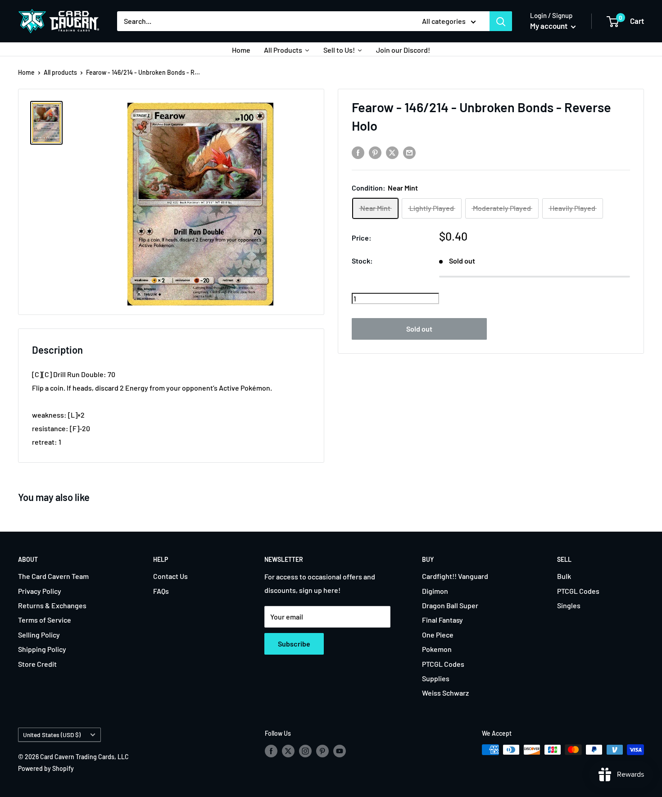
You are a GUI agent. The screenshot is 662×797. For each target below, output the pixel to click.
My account (549, 25)
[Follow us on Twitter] (288, 750)
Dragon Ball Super (450, 605)
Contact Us (170, 576)
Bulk (564, 576)
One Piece (437, 634)
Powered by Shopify (46, 768)
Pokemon (437, 649)
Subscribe (294, 643)
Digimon (435, 591)
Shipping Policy (42, 649)
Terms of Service (44, 619)
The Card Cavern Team (53, 576)
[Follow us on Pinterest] (322, 750)
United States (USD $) (52, 734)
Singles (568, 605)
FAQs (161, 591)
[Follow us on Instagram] (305, 750)
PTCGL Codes (443, 664)
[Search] (501, 21)
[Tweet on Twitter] (392, 152)
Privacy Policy (39, 591)
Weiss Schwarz (445, 692)
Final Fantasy (442, 619)
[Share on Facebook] (358, 152)
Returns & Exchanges (52, 605)
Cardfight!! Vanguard (455, 576)
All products (60, 72)
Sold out (419, 328)
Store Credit (37, 664)
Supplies (435, 678)
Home (26, 72)
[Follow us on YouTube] (339, 750)
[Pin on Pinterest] (375, 152)
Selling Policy (39, 634)
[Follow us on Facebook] (271, 750)
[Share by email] (409, 152)
